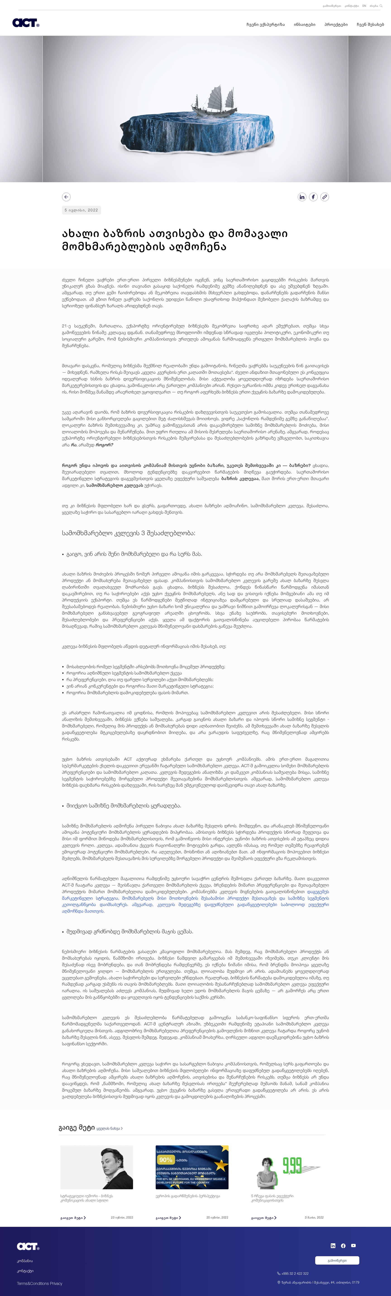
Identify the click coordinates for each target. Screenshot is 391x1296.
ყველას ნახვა (108, 1128)
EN (364, 5)
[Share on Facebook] (313, 197)
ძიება (374, 5)
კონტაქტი (352, 5)
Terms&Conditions (33, 1283)
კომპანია (25, 1261)
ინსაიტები (304, 23)
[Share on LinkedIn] (302, 197)
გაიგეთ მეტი (71, 1218)
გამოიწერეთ (332, 5)
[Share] (66, 197)
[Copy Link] (324, 197)
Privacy (56, 1283)
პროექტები (336, 23)
